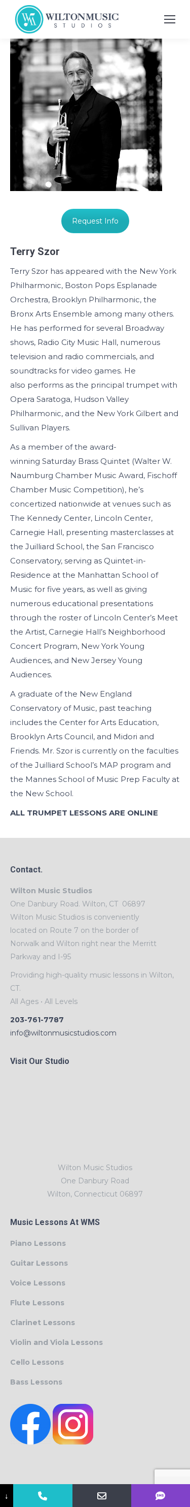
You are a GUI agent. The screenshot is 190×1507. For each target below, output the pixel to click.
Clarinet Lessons (42, 1322)
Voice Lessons (37, 1283)
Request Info (95, 221)
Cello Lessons (37, 1362)
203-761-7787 (37, 1019)
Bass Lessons (36, 1382)
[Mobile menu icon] (170, 19)
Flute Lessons (37, 1302)
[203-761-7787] (42, 1495)
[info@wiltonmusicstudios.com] (101, 1495)
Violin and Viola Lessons (56, 1342)
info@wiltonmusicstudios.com (63, 1033)
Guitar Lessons (39, 1263)
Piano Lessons (38, 1243)
